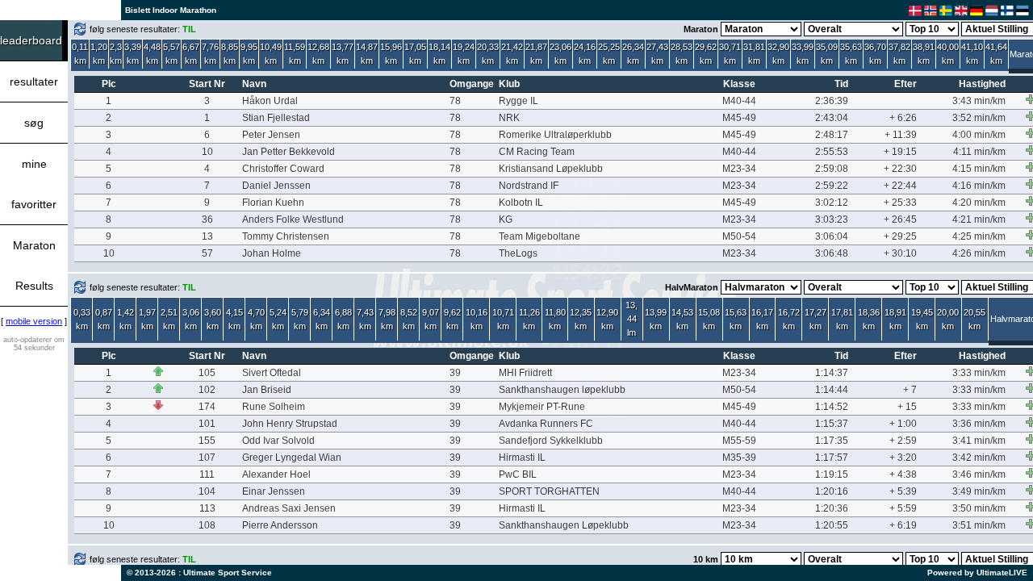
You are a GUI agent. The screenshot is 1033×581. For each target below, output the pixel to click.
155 (207, 440)
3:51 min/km (979, 525)
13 (207, 236)
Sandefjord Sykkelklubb (551, 440)
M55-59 (739, 440)
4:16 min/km (979, 185)
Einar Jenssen (273, 491)
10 (207, 151)
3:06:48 (831, 253)
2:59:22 (831, 185)
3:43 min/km (979, 101)
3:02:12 (831, 202)
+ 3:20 (903, 457)
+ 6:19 (903, 525)
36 (207, 219)
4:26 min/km (979, 253)
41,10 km (972, 53)
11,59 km (294, 53)
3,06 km (190, 319)
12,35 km (581, 319)
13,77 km (342, 53)
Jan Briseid (266, 389)
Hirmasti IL (522, 457)
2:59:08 (831, 168)
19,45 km (922, 319)
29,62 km (706, 53)
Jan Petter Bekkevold (288, 151)
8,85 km (229, 53)
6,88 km (343, 319)
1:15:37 (831, 423)
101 (207, 423)
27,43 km (657, 53)
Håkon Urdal (270, 101)
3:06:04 (831, 236)
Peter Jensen (271, 134)
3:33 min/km (979, 372)
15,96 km (391, 53)
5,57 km (171, 53)
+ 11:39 (901, 134)
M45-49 (739, 117)
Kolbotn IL (521, 202)
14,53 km (682, 319)
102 (207, 389)
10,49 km (271, 53)
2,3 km (116, 53)
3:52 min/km (979, 117)
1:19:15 (831, 474)
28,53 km (681, 53)
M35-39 (739, 457)
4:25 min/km (979, 236)
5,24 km (278, 319)
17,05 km (415, 53)
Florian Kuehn (273, 202)
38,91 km (924, 53)
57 (207, 253)
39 (455, 372)
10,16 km (476, 319)
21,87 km (536, 53)
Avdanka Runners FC (546, 423)
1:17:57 (831, 457)
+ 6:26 (903, 117)
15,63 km (736, 319)
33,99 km (802, 53)
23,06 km (560, 53)
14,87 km (367, 53)
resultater (34, 81)
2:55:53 (831, 151)
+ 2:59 (903, 440)
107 (207, 457)
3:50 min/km (979, 508)
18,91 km (895, 319)
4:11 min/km (979, 151)
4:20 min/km (979, 202)
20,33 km (488, 53)
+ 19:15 (900, 151)
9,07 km (430, 319)
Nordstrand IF (528, 185)
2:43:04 (831, 117)
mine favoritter (33, 184)
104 (207, 491)
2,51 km (169, 319)
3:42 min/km (979, 457)
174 (207, 406)
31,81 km (754, 53)
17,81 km (842, 319)
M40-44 (739, 101)
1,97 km (147, 319)
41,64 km (996, 53)
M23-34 (739, 168)
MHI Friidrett (525, 372)
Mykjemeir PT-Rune (542, 406)
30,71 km (730, 53)
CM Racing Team (537, 151)
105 (207, 372)
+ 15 (907, 406)
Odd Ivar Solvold (278, 440)
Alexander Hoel (276, 474)
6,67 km (190, 53)
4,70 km (256, 319)
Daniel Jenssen (276, 185)
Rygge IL (518, 101)
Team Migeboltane (539, 236)
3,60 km (212, 319)
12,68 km (318, 53)
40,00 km (948, 53)
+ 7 (910, 389)
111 (207, 474)
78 (455, 101)
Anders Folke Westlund (293, 219)
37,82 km (899, 53)
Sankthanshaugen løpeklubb (562, 389)
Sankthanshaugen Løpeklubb (564, 525)
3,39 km (132, 53)
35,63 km (851, 53)
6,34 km (321, 319)
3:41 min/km (979, 440)
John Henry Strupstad (289, 423)
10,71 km (503, 319)
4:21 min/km (979, 219)
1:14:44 (831, 389)
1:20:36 (831, 508)
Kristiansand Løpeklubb (551, 168)
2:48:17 (831, 134)
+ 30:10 (900, 253)
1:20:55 (831, 525)
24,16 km (585, 53)
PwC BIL (518, 474)
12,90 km (607, 319)
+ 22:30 (900, 168)
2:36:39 (831, 101)
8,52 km (408, 319)
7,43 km (365, 319)
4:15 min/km (979, 168)
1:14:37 (831, 372)
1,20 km (98, 53)
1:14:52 (831, 406)
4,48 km (152, 53)
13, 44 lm (631, 318)
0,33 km (81, 319)
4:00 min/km (979, 134)
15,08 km (709, 319)
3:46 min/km (979, 474)
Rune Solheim (273, 406)
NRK (509, 117)
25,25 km (609, 53)
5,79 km (299, 319)
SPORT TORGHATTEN (549, 491)
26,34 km (633, 53)
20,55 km (974, 319)
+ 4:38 (903, 474)
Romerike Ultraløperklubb (555, 134)
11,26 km (529, 319)
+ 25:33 (900, 202)
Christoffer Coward (283, 168)
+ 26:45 (900, 219)
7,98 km (386, 319)
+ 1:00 (903, 423)
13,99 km (656, 319)
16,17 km (762, 319)
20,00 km (948, 319)
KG (505, 219)
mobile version (34, 321)
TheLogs (518, 253)
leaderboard (31, 40)
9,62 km (452, 319)
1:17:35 (831, 440)
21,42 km (512, 53)
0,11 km (80, 53)
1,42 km (125, 319)
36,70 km (875, 53)
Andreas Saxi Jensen (289, 508)
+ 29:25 (900, 236)
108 (207, 525)
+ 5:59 (903, 508)
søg (34, 122)
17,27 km (815, 319)
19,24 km (464, 53)
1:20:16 (831, 491)
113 (207, 508)
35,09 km (827, 53)
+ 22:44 (900, 185)
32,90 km (778, 53)
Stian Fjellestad (276, 117)
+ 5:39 (903, 491)
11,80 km (555, 319)
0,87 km (103, 319)
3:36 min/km (979, 423)
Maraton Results (34, 265)
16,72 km (789, 319)
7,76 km (210, 53)
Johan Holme (271, 253)
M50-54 (739, 236)
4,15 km (234, 319)
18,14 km (439, 53)
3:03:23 (831, 219)
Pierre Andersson (280, 525)
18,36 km (869, 319)
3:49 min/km (979, 491)
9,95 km (248, 53)
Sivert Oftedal (271, 372)
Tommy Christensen (285, 236)
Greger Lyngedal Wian (291, 457)
